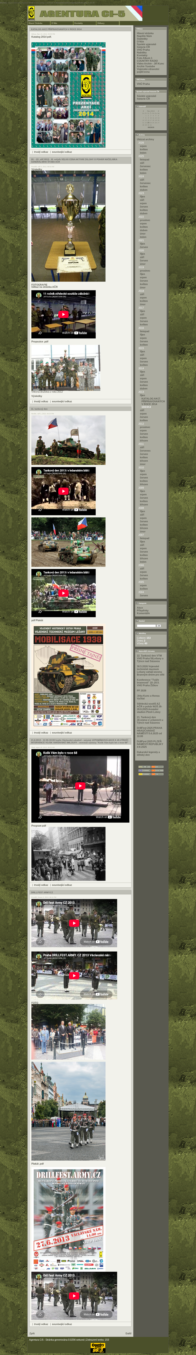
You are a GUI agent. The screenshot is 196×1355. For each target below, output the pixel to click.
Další (128, 1333)
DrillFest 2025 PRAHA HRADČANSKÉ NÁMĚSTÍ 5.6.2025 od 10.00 (149, 732)
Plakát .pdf (37, 1163)
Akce (140, 607)
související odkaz (62, 152)
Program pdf (38, 825)
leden (143, 153)
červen (144, 206)
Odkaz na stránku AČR (44, 287)
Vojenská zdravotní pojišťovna (148, 70)
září (142, 163)
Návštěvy (142, 633)
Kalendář (142, 106)
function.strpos (21, 3)
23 (148, 123)
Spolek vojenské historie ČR (146, 45)
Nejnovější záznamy (146, 651)
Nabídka (142, 52)
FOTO (34, 1003)
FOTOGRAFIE (39, 284)
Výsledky (36, 169)
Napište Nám (144, 36)
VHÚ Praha (143, 50)
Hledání (141, 621)
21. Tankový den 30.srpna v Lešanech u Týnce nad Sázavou (150, 720)
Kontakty (78, 23)
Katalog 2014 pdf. (41, 37)
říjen (142, 196)
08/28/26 (151, 127)
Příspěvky (143, 610)
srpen (143, 146)
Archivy (141, 135)
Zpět (32, 1333)
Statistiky (142, 39)
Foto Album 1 (144, 58)
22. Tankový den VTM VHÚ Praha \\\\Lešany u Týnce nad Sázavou (150, 658)
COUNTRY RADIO (147, 61)
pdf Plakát (37, 620)
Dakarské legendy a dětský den (148, 753)
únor (142, 233)
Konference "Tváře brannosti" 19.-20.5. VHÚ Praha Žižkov (148, 683)
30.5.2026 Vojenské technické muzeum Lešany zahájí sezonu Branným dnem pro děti (150, 670)
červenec (145, 166)
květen (144, 149)
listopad (144, 159)
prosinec (145, 220)
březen (144, 440)
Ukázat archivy (145, 139)
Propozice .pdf (39, 341)
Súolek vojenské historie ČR (146, 97)
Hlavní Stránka (35, 23)
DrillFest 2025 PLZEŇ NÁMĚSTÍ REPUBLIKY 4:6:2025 (150, 744)
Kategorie (142, 603)
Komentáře (143, 613)
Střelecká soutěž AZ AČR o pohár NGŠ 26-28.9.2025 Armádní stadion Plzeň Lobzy (149, 707)
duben (143, 190)
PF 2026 (141, 690)
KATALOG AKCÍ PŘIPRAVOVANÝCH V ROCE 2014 (153, 401)
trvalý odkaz (41, 152)
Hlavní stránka (145, 33)
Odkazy (100, 23)
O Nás (54, 23)
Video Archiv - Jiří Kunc (150, 63)
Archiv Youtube (146, 66)
